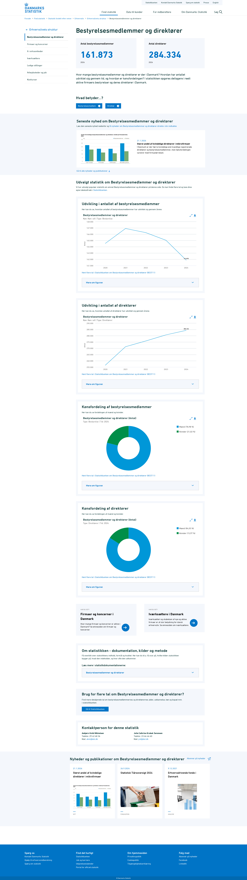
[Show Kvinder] (186, 431)
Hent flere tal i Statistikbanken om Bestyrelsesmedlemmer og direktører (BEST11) (118, 272)
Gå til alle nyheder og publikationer (92, 171)
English (216, 2)
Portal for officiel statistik (87, 867)
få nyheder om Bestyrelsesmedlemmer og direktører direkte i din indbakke (143, 126)
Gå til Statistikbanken (95, 709)
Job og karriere (83, 860)
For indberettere (162, 11)
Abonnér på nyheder (188, 856)
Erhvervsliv (79, 18)
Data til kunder (134, 11)
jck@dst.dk (143, 739)
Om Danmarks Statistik (194, 11)
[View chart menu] (194, 215)
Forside (28, 18)
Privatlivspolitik (134, 856)
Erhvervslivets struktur (96, 18)
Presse (206, 2)
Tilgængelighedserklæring (139, 863)
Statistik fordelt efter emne (59, 18)
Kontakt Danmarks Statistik (171, 2)
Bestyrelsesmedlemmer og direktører (105, 672)
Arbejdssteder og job (37, 72)
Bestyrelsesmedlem (87, 106)
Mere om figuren (94, 282)
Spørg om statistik (193, 2)
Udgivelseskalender (85, 863)
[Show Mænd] (185, 427)
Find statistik (109, 11)
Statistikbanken (151, 2)
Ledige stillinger (34, 65)
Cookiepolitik (133, 860)
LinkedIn (183, 863)
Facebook (183, 860)
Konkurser (32, 79)
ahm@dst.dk (92, 739)
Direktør (111, 106)
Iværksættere (33, 58)
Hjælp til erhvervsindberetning (38, 860)
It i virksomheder (35, 51)
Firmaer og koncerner (37, 44)
